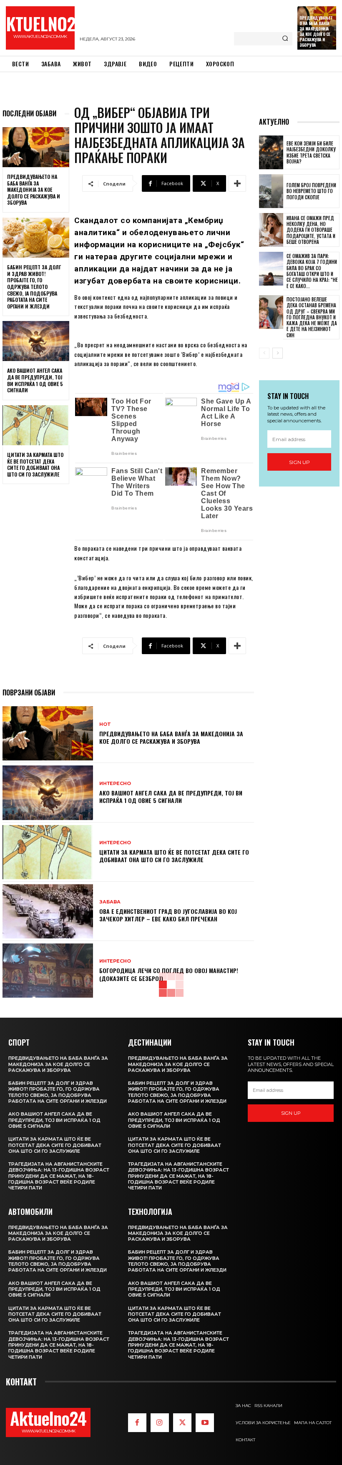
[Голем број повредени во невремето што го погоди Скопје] (271, 191)
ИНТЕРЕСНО (115, 783)
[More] (237, 183)
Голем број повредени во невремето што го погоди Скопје (311, 191)
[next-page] (277, 353)
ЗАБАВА (110, 902)
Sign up (299, 462)
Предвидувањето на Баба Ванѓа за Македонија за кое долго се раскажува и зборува (316, 31)
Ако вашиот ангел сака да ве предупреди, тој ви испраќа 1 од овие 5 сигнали (35, 380)
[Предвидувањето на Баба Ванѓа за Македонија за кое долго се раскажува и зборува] (36, 147)
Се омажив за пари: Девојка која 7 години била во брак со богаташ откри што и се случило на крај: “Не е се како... (312, 271)
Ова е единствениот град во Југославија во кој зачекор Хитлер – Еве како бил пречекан (168, 915)
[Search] (285, 38)
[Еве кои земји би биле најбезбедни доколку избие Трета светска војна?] (271, 152)
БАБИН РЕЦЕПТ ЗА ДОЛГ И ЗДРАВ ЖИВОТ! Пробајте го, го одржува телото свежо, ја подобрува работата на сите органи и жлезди (34, 286)
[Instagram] (160, 1422)
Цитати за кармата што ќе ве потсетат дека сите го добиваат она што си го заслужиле (35, 464)
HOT (105, 724)
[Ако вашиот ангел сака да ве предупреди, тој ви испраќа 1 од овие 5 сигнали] (36, 341)
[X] (182, 1422)
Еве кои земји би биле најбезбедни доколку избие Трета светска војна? (311, 152)
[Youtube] (205, 1422)
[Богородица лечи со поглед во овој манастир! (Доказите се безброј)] (48, 970)
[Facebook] (137, 1422)
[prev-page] (264, 353)
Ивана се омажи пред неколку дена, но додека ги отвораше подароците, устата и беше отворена (311, 230)
